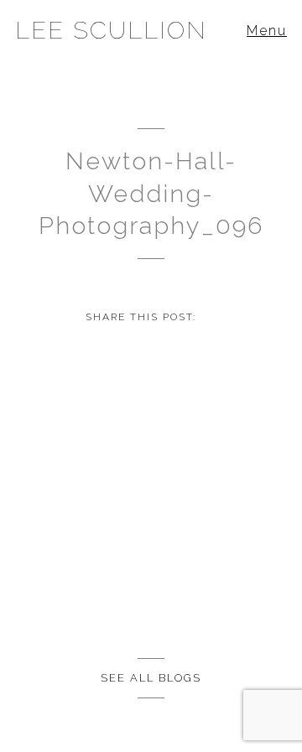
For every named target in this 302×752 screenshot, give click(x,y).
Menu (267, 31)
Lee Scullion (111, 30)
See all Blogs (151, 678)
